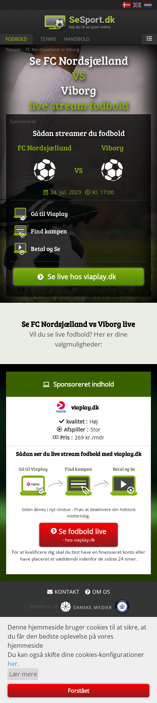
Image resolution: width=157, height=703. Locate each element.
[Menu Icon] (149, 39)
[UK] (137, 5)
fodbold (16, 39)
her (13, 664)
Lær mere (23, 674)
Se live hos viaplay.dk (82, 276)
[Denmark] (126, 5)
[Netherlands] (148, 5)
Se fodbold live (82, 535)
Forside (13, 49)
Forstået (78, 690)
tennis (48, 39)
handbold (77, 39)
